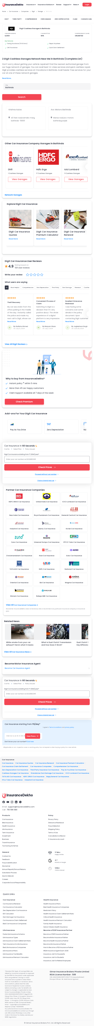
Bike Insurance (7, 823)
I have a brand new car (45, 480)
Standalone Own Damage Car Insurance (47, 773)
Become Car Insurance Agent (17, 668)
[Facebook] (3, 802)
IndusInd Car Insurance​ (34, 780)
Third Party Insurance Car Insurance (44, 770)
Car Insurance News (21, 652)
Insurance (30, 5)
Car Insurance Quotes (24, 763)
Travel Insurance (8, 842)
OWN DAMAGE (46, 19)
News (75, 5)
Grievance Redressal (56, 823)
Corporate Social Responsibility (14, 883)
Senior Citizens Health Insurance (55, 927)
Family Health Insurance (52, 924)
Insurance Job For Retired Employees (57, 961)
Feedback (6, 859)
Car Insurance (7, 763)
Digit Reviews (19, 344)
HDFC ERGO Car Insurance (33, 776)
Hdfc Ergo (41, 169)
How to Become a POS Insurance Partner (58, 947)
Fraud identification (9, 863)
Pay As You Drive (18, 429)
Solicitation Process (9, 873)
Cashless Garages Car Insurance (15, 773)
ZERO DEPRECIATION (62, 19)
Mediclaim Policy (49, 910)
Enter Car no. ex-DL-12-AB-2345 (16, 736)
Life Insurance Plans (10, 951)
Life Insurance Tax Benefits (12, 954)
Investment (6, 836)
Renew (58, 5)
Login (87, 5)
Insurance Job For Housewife (54, 954)
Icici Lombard (71, 169)
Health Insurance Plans (52, 904)
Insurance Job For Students (53, 957)
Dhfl (10, 169)
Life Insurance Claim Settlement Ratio (17, 941)
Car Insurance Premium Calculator (70, 763)
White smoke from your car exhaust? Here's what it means (19, 643)
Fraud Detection (54, 826)
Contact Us (6, 856)
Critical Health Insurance (52, 917)
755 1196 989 (12, 809)
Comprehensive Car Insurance (65, 766)
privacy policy (69, 727)
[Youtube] (7, 802)
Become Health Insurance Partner (55, 941)
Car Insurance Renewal (44, 763)
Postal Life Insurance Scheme (14, 934)
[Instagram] (12, 802)
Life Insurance (7, 829)
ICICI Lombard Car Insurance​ (77, 773)
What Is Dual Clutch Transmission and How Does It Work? (56, 643)
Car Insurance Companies (25, 605)
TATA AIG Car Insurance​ (11, 776)
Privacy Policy (53, 819)
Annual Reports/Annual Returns (14, 869)
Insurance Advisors (45, 5)
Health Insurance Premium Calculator (57, 920)
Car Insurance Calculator (12, 907)
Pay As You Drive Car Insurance (73, 770)
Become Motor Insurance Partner (55, 937)
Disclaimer (6, 866)
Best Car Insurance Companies (14, 924)
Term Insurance (8, 833)
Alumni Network (8, 876)
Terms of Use (53, 833)
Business (5, 839)
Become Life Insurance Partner (54, 944)
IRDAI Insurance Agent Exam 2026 (55, 951)
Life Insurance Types (10, 937)
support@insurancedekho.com (21, 807)
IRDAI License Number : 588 (63, 974)
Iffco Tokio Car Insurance (12, 780)
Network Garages (13, 195)
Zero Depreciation (55, 429)
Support (66, 5)
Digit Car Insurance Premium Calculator (47, 233)
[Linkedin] (16, 802)
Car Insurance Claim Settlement (15, 766)
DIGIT (7, 19)
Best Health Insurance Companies (56, 907)
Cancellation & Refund (56, 836)
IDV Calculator (8, 914)
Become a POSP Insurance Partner (56, 934)
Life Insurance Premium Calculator (16, 957)
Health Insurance (8, 826)
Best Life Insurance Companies (14, 947)
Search (21, 97)
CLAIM (75, 19)
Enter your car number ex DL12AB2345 (21, 459)
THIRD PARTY (17, 19)
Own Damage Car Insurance (13, 917)
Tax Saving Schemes (10, 846)
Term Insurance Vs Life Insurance (15, 944)
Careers (5, 879)
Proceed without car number (46, 474)
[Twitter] (20, 802)
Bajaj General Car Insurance (57, 776)
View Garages (19, 179)
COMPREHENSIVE (31, 19)
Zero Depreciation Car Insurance (15, 770)
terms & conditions (55, 727)
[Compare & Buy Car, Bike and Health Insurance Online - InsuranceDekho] (12, 5)
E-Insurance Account (56, 839)
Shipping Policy (54, 829)
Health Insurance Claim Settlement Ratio (58, 914)
